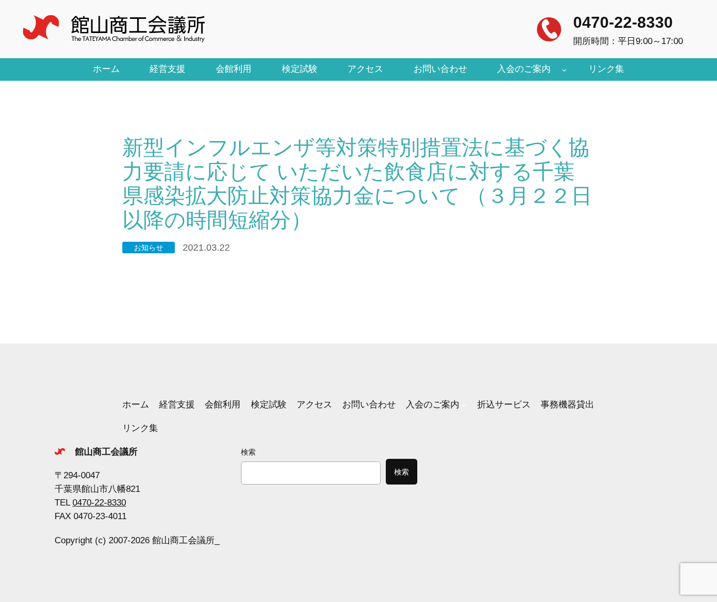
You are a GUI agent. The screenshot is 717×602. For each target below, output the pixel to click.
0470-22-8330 (623, 22)
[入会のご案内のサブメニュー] (564, 69)
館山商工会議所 (106, 452)
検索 (248, 452)
